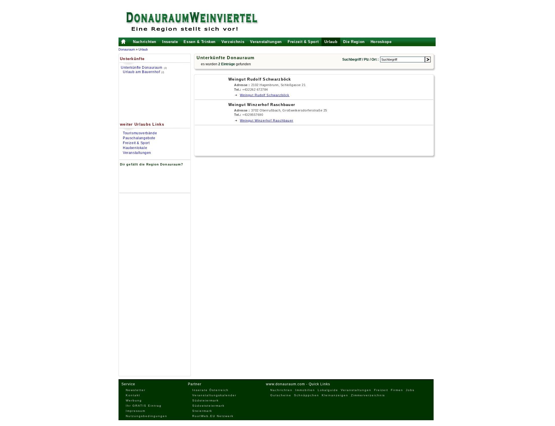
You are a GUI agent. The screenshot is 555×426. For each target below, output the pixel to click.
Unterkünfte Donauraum (141, 68)
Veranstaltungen (266, 42)
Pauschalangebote (139, 138)
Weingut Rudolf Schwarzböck (259, 79)
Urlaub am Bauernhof (141, 72)
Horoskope (381, 42)
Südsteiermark (205, 400)
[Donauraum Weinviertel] (192, 22)
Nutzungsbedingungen (146, 416)
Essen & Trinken (200, 42)
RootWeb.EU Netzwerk (213, 416)
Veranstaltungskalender (214, 395)
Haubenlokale (135, 148)
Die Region (354, 42)
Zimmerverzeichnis (368, 395)
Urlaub (330, 42)
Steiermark (202, 410)
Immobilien (305, 390)
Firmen (397, 390)
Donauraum (127, 49)
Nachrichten (144, 42)
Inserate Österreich (210, 390)
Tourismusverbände (140, 133)
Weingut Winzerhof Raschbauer (261, 105)
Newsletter (135, 390)
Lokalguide (328, 390)
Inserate (170, 42)
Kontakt (133, 395)
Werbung (134, 400)
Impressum (135, 410)
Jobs (410, 390)
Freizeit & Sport (303, 42)
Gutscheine (280, 395)
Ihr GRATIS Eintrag (144, 405)
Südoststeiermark (208, 405)
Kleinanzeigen (335, 395)
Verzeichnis (232, 42)
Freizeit (381, 390)
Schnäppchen (306, 395)
